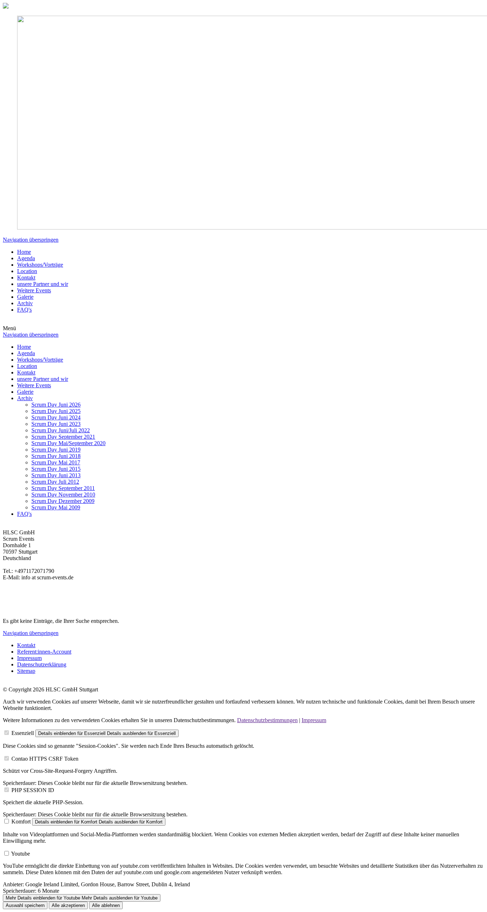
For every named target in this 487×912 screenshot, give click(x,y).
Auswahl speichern (25, 905)
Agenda (26, 258)
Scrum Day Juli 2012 (55, 482)
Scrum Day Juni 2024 (56, 417)
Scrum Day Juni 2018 (56, 456)
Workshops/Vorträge (40, 265)
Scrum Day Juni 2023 (56, 424)
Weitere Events (34, 290)
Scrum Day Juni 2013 (56, 475)
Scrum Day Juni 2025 (56, 411)
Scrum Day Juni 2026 (56, 405)
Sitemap (26, 671)
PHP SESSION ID (32, 790)
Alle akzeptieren (68, 905)
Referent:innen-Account (44, 652)
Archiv (25, 303)
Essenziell (22, 733)
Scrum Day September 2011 (63, 488)
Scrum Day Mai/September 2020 (68, 443)
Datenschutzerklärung (41, 664)
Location (27, 271)
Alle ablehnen (106, 905)
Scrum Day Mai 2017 (55, 462)
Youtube (20, 854)
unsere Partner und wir (42, 284)
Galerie (25, 297)
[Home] (6, 7)
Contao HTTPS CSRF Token (44, 759)
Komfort (21, 821)
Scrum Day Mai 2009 (55, 507)
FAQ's (24, 310)
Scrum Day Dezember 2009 (62, 501)
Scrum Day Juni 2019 (56, 450)
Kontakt (26, 277)
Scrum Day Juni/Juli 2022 (60, 430)
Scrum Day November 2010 (63, 495)
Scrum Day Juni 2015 (56, 469)
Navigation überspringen (30, 240)
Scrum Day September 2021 (63, 437)
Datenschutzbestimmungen (267, 720)
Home (24, 252)
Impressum (29, 658)
